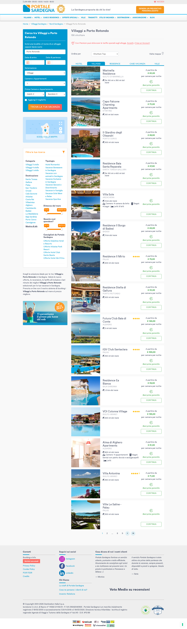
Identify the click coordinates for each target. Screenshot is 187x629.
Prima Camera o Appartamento (39, 89)
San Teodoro (31, 188)
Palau (28, 185)
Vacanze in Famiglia (54, 191)
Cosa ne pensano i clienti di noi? (73, 590)
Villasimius (30, 202)
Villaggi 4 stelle (32, 168)
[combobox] (45, 51)
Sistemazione (31, 68)
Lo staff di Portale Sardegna (71, 586)
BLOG (152, 17)
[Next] (127, 533)
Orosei (28, 191)
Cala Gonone (31, 194)
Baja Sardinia (31, 217)
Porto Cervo (31, 220)
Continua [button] (151, 90)
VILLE (83, 17)
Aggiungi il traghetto (37, 100)
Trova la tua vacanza (45, 107)
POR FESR (27, 573)
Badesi (28, 211)
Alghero (29, 205)
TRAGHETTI (92, 17)
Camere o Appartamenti (35, 79)
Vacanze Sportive (53, 199)
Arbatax (29, 197)
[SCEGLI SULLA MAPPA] (45, 130)
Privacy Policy (29, 566)
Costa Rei (30, 199)
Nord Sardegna (56, 24)
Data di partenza (53, 58)
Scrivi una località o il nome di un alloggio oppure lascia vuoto (43, 45)
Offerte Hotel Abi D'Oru (54, 258)
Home (25, 24)
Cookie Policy (29, 569)
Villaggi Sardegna (38, 24)
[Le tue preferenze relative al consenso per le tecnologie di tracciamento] (182, 624)
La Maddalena (32, 214)
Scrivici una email (31, 561)
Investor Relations (67, 594)
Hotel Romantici (52, 165)
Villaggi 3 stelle (32, 165)
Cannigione (30, 223)
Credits (26, 576)
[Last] (133, 533)
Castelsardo (31, 208)
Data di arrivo (31, 58)
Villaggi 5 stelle (32, 170)
